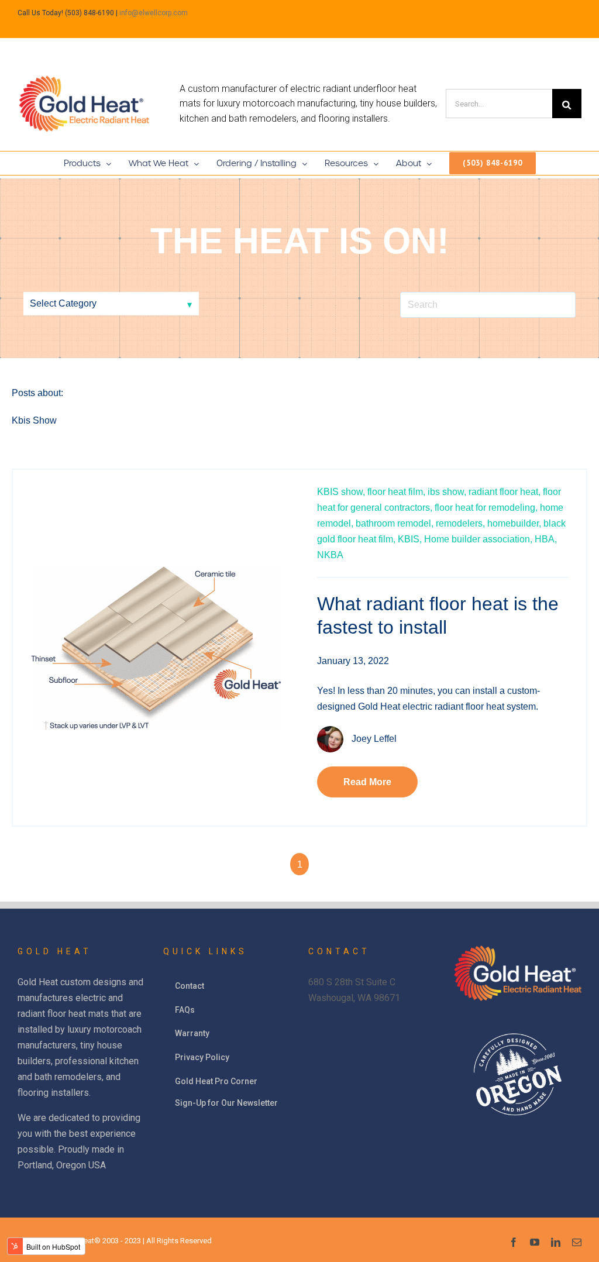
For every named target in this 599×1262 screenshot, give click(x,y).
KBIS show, (341, 492)
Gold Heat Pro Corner (216, 1081)
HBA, (546, 539)
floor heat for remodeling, (486, 508)
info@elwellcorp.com (153, 13)
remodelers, (460, 523)
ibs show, (447, 492)
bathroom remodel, (394, 523)
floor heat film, (396, 492)
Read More (367, 782)
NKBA (330, 555)
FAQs (185, 1010)
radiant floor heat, (505, 492)
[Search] (566, 103)
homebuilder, (514, 523)
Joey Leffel (374, 739)
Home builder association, (478, 539)
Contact (189, 986)
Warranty (192, 1033)
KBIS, (410, 539)
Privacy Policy (202, 1057)
